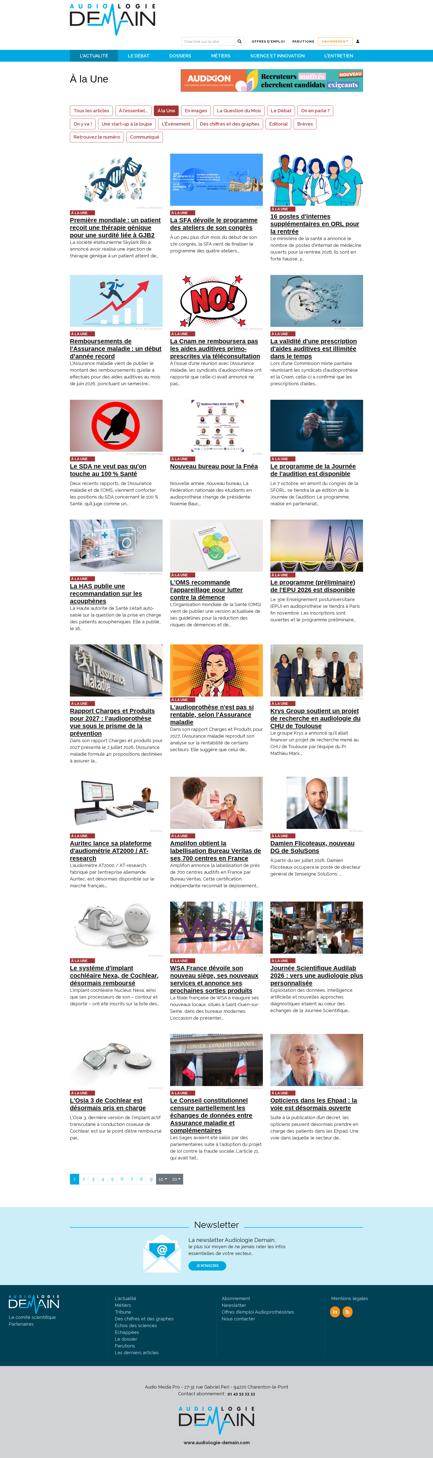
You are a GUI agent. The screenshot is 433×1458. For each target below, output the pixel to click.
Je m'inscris (207, 1266)
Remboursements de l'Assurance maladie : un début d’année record (115, 349)
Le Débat (281, 110)
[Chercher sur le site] (239, 41)
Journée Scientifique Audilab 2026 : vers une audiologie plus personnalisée (316, 975)
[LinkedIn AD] (335, 1311)
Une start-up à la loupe (127, 124)
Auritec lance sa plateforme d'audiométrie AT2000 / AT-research (111, 851)
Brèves (305, 124)
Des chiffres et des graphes (230, 124)
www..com (217, 1442)
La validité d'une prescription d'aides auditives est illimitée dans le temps (313, 349)
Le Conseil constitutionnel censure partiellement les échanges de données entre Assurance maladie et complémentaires (211, 1115)
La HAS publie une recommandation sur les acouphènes (106, 593)
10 (161, 1179)
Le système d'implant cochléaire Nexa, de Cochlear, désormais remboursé (114, 975)
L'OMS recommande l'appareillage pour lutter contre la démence (206, 590)
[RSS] (348, 1311)
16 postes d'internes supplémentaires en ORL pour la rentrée (314, 224)
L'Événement (176, 124)
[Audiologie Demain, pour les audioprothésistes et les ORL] (216, 1420)
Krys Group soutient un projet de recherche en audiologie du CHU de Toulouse (315, 718)
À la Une (166, 110)
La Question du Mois (239, 110)
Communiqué (144, 137)
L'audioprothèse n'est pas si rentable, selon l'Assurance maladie (212, 715)
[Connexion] (358, 41)
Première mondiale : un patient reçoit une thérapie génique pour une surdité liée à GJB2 (115, 228)
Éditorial (278, 124)
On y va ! (83, 124)
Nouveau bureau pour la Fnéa (214, 466)
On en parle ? (315, 110)
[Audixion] (272, 80)
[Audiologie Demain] (112, 18)
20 (174, 1179)
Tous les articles (91, 110)
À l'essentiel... (133, 110)
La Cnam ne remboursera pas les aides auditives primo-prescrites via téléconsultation (215, 349)
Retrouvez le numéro (97, 137)
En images (196, 110)
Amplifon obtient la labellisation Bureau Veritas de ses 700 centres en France (215, 851)
